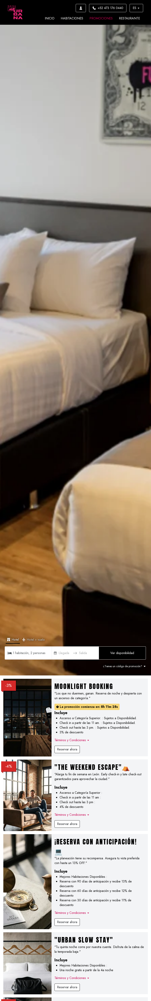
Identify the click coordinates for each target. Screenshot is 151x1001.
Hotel (15, 639)
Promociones (101, 18)
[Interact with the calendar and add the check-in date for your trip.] (55, 653)
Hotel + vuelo (36, 639)
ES (134, 8)
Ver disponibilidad (122, 653)
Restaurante (129, 18)
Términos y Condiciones (70, 740)
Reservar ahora (67, 749)
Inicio (49, 18)
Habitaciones (72, 18)
